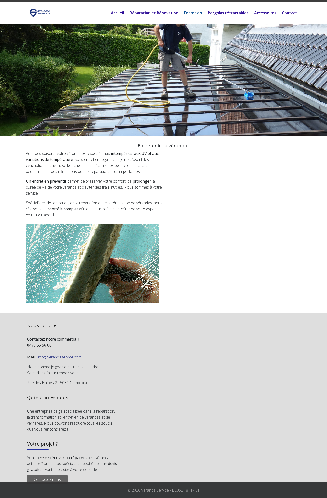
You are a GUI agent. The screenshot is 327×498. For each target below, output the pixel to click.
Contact (289, 13)
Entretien (193, 13)
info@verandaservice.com (59, 357)
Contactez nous (47, 479)
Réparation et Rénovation (154, 13)
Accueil (117, 13)
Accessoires (265, 13)
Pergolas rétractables (228, 13)
